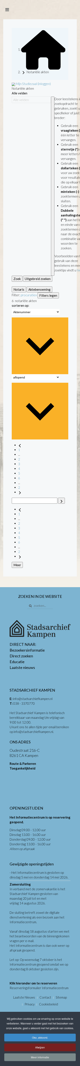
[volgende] (20, 492)
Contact (45, 997)
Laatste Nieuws (24, 997)
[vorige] (20, 445)
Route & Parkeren (23, 763)
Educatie (17, 661)
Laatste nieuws (22, 667)
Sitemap (61, 997)
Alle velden (19, 93)
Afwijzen (40, 1047)
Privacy (30, 1004)
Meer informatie (40, 1057)
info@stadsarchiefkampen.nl (32, 699)
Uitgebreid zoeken (38, 279)
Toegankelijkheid (22, 768)
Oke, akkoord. (40, 1037)
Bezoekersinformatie (27, 650)
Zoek (17, 279)
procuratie (28, 295)
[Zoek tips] (52, 186)
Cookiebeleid (48, 1004)
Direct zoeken (21, 656)
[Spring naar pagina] (61, 501)
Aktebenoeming (39, 289)
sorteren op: (20, 305)
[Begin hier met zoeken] (43, 49)
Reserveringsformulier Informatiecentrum (39, 988)
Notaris (18, 289)
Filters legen (48, 295)
